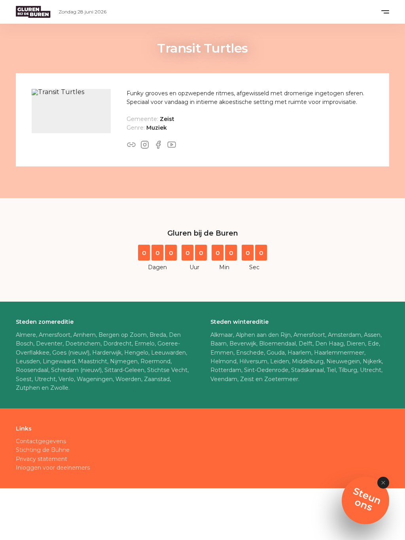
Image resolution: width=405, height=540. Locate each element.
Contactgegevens (41, 441)
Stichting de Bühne (43, 449)
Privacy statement (41, 459)
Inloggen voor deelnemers (53, 467)
